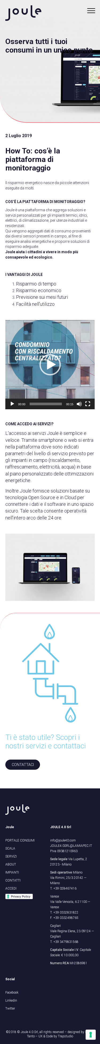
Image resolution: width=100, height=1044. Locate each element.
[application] (50, 364)
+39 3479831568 (65, 942)
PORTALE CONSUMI (20, 840)
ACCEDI (11, 888)
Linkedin (11, 1000)
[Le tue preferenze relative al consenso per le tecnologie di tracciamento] (91, 1035)
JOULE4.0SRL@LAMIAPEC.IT (71, 846)
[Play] (12, 404)
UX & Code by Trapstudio (55, 1036)
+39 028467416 (65, 888)
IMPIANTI (12, 872)
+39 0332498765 (65, 918)
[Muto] (79, 404)
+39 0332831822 (65, 912)
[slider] (46, 404)
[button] (50, 364)
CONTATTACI (23, 765)
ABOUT (10, 864)
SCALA (10, 848)
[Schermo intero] (87, 404)
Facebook (11, 992)
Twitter (10, 1008)
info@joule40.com (63, 840)
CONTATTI (13, 880)
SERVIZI (11, 856)
